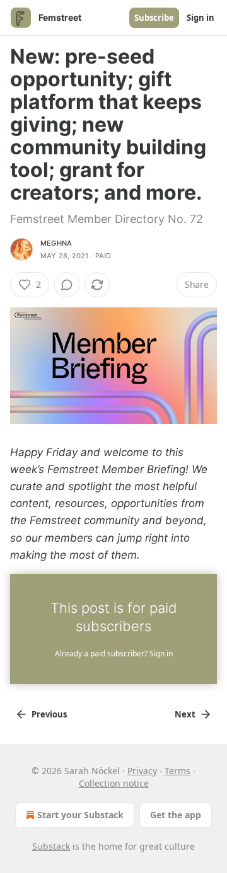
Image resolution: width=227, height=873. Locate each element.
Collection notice (114, 783)
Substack (51, 846)
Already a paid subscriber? (114, 653)
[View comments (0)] (66, 284)
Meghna (56, 243)
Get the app (175, 815)
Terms (177, 771)
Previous (49, 714)
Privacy (142, 771)
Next (185, 714)
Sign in (200, 17)
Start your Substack (80, 815)
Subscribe (154, 17)
